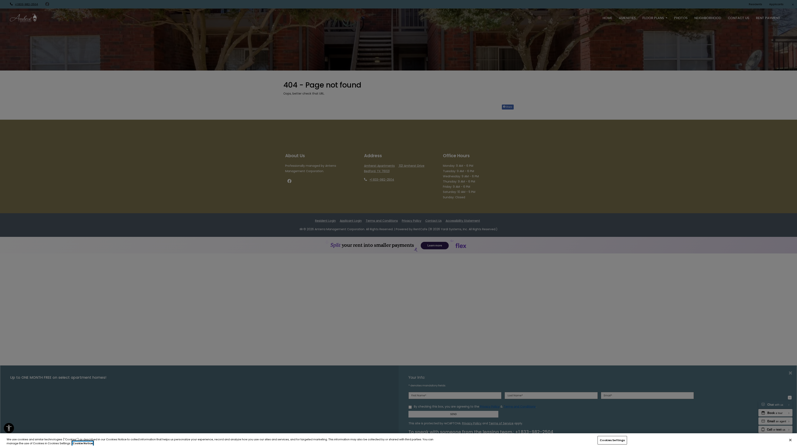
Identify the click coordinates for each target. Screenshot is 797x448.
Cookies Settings (612, 440)
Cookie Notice (83, 444)
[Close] (790, 439)
